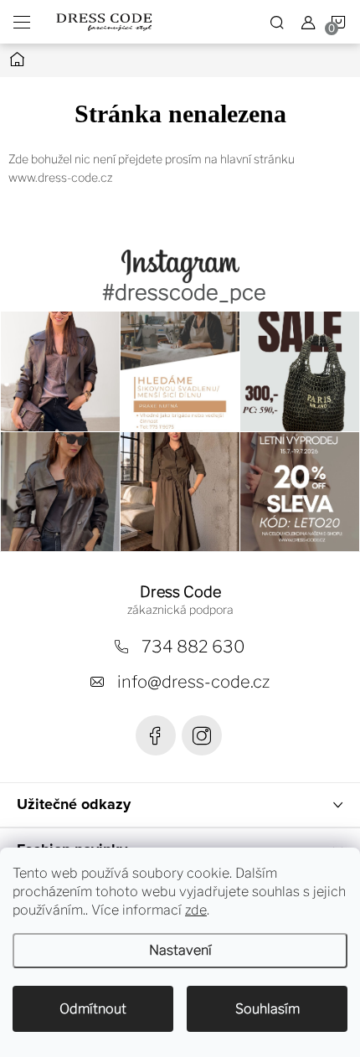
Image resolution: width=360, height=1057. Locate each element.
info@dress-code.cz (193, 682)
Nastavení (180, 950)
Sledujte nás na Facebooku (156, 735)
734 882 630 (193, 647)
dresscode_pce (202, 735)
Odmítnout (92, 1009)
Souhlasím (267, 1009)
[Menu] (22, 22)
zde (196, 910)
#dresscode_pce (184, 292)
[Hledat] (277, 22)
